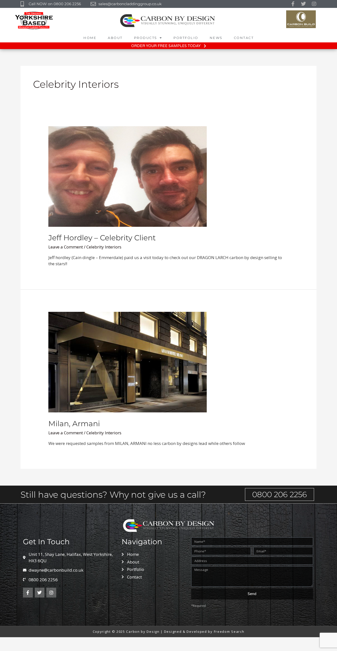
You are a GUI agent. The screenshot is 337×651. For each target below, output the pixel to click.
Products (145, 38)
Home (89, 38)
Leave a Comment (65, 247)
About (115, 38)
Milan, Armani (74, 423)
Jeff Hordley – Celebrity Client (102, 237)
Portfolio (185, 38)
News (216, 38)
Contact (244, 38)
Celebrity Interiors (103, 247)
